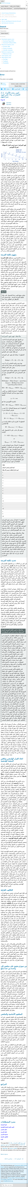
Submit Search (4, 33)
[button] (5, 61)
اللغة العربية (17, 89)
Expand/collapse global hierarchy (2, 89)
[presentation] (14, 360)
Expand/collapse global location (26, 89)
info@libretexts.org (8, 1181)
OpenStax (8, 102)
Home (8, 89)
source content (13, 1148)
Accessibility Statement (6, 1179)
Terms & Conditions (20, 1177)
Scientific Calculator (8, 50)
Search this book (4, 28)
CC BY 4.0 (22, 1144)
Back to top (3, 1154)
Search (3, 1185)
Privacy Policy (11, 1177)
